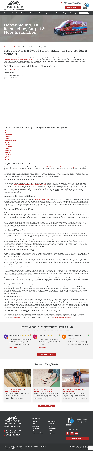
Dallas (7, 138)
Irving (7, 148)
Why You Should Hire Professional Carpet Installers (74, 390)
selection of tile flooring (41, 199)
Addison (8, 131)
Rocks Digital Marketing (81, 448)
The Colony (9, 160)
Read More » (13, 347)
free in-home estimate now (62, 317)
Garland (7, 144)
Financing (73, 13)
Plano (7, 156)
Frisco (7, 142)
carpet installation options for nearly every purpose (60, 167)
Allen (6, 133)
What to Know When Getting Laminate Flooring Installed (43, 390)
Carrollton (8, 134)
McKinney (8, 154)
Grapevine (8, 146)
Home (6, 13)
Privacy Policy (8, 448)
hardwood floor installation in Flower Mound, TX (30, 184)
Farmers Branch (10, 140)
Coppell (7, 136)
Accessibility (18, 448)
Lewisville (8, 150)
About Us (14, 13)
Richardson (8, 158)
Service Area (55, 13)
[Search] (88, 13)
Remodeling (43, 13)
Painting (33, 13)
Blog (64, 13)
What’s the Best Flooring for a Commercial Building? (15, 390)
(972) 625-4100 (14, 69)
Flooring (24, 13)
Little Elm (8, 152)
